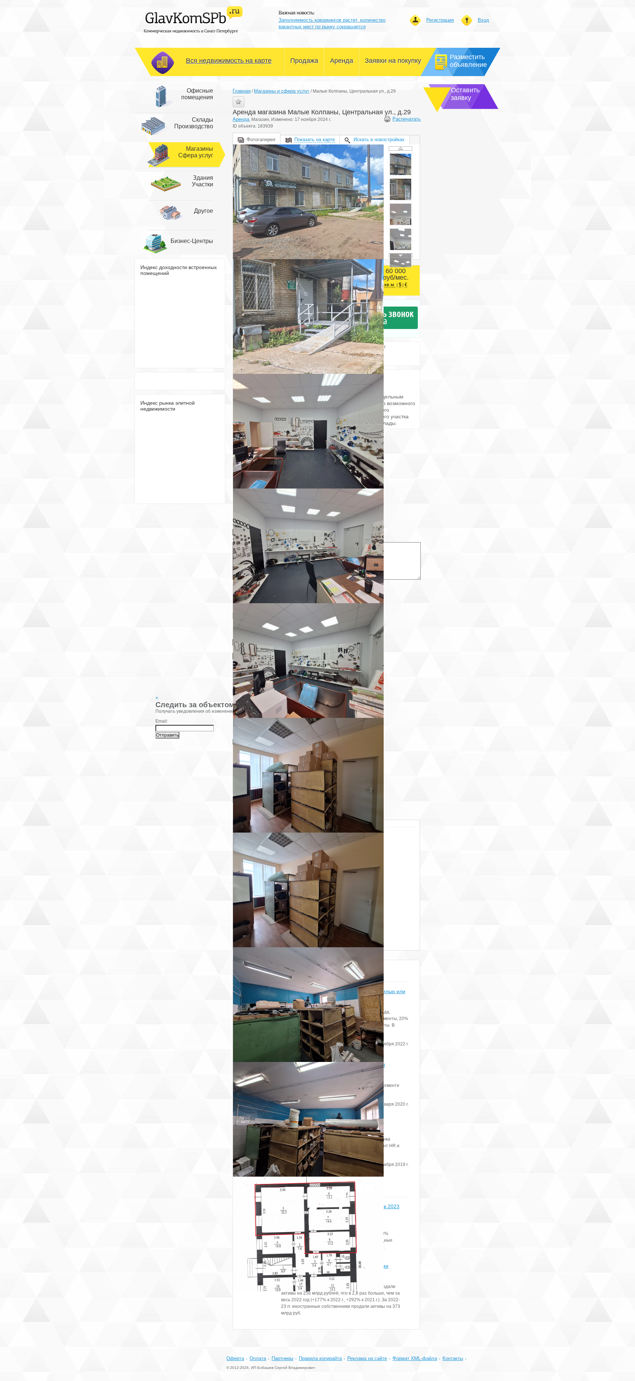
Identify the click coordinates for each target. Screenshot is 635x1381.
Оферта (235, 1358)
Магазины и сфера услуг (281, 91)
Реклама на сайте (367, 1358)
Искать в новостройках (379, 139)
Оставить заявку (465, 93)
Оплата (258, 1358)
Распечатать (406, 119)
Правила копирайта (320, 1358)
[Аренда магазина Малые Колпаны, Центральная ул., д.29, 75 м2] (308, 201)
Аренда (241, 119)
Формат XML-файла (414, 1358)
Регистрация (440, 20)
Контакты (452, 1358)
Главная (242, 91)
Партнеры (282, 1358)
